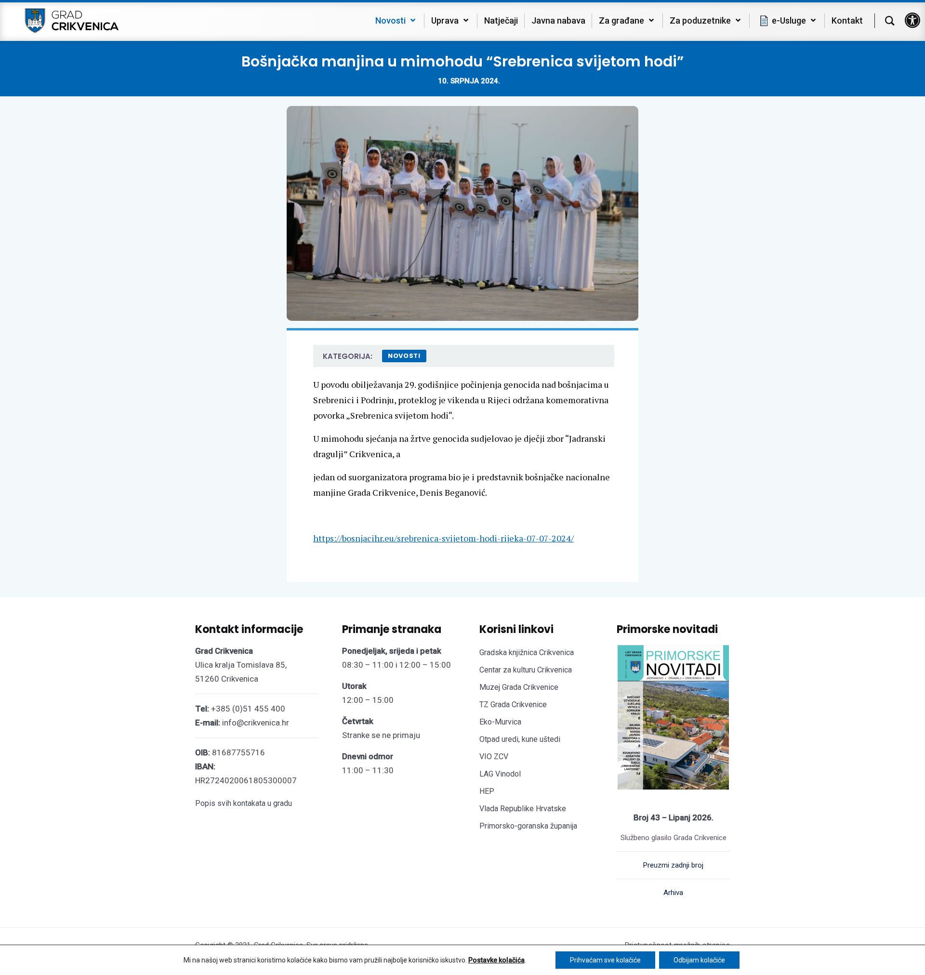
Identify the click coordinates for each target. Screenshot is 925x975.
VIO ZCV (493, 756)
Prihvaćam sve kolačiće (605, 960)
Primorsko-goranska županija (528, 825)
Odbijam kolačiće (699, 960)
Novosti (404, 355)
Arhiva (673, 892)
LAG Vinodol (500, 773)
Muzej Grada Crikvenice (518, 687)
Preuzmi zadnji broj (673, 865)
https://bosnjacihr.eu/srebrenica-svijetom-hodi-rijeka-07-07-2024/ (443, 538)
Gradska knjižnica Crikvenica (526, 652)
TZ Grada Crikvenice (513, 704)
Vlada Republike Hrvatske (522, 808)
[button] (912, 20)
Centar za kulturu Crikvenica (525, 669)
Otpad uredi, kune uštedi (519, 739)
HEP (486, 791)
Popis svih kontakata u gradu (243, 803)
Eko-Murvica (500, 721)
